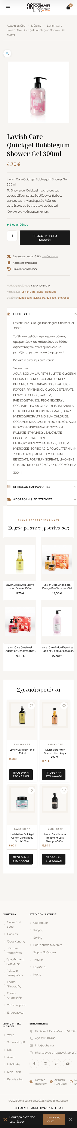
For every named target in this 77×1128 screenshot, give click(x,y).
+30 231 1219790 (45, 1038)
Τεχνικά (38, 960)
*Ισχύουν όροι (50, 256)
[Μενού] (8, 7)
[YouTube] (67, 1063)
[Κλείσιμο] (70, 1119)
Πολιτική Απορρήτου (14, 950)
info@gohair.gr (44, 1045)
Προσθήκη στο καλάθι (45, 238)
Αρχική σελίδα (16, 25)
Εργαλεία (39, 967)
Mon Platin (14, 1072)
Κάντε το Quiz (54, 1119)
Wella (10, 1035)
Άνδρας (38, 930)
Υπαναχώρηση (16, 1005)
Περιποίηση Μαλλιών (47, 945)
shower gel (64, 297)
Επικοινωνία (15, 1012)
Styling (37, 938)
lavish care (39, 297)
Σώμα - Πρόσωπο (46, 292)
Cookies (12, 934)
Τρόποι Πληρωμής (14, 984)
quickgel (51, 297)
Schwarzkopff (16, 1042)
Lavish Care (54, 25)
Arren (11, 1057)
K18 (9, 1050)
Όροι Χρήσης (16, 941)
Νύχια (37, 974)
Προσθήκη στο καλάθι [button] (21, 774)
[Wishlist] (31, 705)
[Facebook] (34, 1063)
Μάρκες (36, 25)
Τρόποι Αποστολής (14, 995)
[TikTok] (56, 1063)
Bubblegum (25, 297)
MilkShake (13, 1064)
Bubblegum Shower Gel (58, 323)
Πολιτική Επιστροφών (15, 973)
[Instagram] (45, 1063)
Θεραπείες (40, 923)
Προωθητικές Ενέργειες (15, 961)
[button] (7, 53)
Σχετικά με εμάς (14, 924)
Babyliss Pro (15, 1079)
